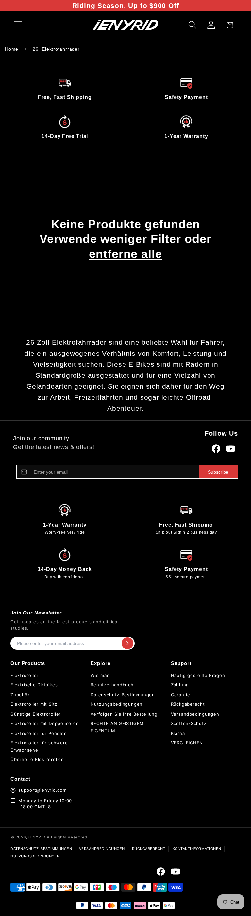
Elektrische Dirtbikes (34, 684)
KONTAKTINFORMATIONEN (197, 848)
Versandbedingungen (195, 714)
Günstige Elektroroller (35, 714)
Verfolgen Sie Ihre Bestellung (124, 714)
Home (11, 49)
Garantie (180, 694)
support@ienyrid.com (42, 790)
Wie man (100, 675)
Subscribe (218, 472)
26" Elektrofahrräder (56, 49)
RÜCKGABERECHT (149, 848)
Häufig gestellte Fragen (198, 675)
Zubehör (19, 694)
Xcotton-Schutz (189, 723)
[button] (17, 25)
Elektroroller (24, 675)
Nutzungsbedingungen (116, 704)
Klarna (178, 733)
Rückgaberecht (188, 704)
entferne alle (125, 254)
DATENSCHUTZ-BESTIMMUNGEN (41, 848)
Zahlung (180, 684)
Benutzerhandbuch (112, 684)
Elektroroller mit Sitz (33, 704)
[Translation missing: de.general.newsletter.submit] (127, 643)
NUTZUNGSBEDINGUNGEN (35, 856)
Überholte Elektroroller (36, 759)
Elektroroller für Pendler (38, 733)
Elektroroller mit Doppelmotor (44, 723)
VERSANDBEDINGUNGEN (102, 848)
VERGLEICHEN (187, 742)
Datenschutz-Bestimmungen (123, 694)
